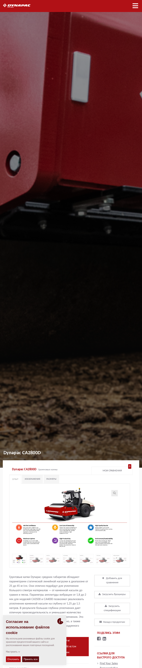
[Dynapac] (21, 5)
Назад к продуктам (114, 622)
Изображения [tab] (32, 479)
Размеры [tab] (51, 479)
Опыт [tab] (15, 479)
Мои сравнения (116, 469)
